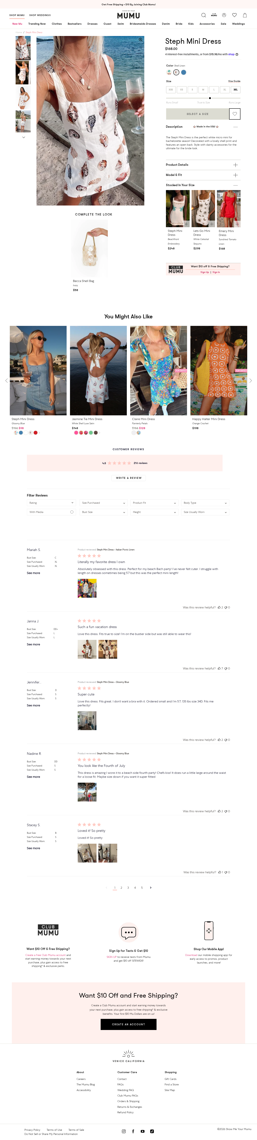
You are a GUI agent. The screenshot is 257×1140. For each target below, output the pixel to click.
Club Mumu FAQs (127, 1095)
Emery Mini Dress (226, 233)
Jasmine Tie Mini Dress (87, 419)
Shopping (171, 1072)
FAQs (120, 1084)
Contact (122, 1079)
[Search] (203, 15)
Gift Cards (170, 1079)
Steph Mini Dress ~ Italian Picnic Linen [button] (116, 549)
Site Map (170, 1090)
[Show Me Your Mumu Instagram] (123, 1131)
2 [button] (121, 888)
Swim (120, 23)
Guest (107, 23)
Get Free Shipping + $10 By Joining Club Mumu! (129, 4)
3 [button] (128, 888)
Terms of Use (54, 1130)
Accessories (207, 23)
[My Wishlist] (234, 15)
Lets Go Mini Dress (201, 233)
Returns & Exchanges (129, 1107)
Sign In (216, 272)
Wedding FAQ (125, 1090)
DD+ (56, 629)
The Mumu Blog (86, 1084)
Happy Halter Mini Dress (208, 419)
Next (23, 136)
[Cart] (245, 15)
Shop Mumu (17, 15)
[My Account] (224, 15)
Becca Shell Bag (83, 281)
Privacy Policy (32, 1130)
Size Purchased (34, 561)
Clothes (57, 23)
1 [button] (114, 888)
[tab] (23, 48)
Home (19, 32)
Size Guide (234, 81)
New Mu (17, 23)
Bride (179, 23)
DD (55, 761)
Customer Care (127, 1072)
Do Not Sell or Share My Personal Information (51, 1134)
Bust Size (31, 557)
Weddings (238, 23)
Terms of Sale (76, 1130)
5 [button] (142, 888)
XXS (171, 89)
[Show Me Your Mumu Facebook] (133, 1131)
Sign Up (205, 272)
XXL (236, 89)
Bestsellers (74, 23)
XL (225, 89)
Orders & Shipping (128, 1101)
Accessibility (84, 1090)
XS (181, 89)
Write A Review (129, 477)
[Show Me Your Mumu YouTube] (142, 1131)
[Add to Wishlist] (234, 114)
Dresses (92, 23)
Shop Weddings (40, 15)
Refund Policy (125, 1112)
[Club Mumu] (214, 15)
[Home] (128, 14)
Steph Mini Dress (175, 233)
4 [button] (135, 888)
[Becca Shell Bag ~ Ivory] (89, 248)
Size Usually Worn (36, 566)
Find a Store (172, 1084)
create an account (128, 1024)
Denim (166, 23)
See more (33, 573)
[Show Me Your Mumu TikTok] (152, 1131)
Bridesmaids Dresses (143, 23)
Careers (81, 1079)
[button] (51, 503)
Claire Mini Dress (143, 419)
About (80, 1072)
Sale (223, 23)
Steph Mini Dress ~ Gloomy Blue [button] (113, 682)
